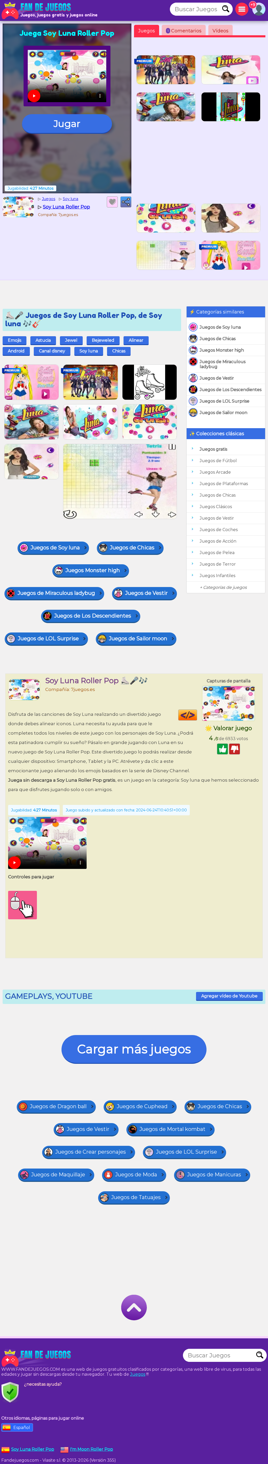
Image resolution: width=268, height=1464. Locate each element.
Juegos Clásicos (216, 506)
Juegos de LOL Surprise (224, 401)
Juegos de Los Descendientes (230, 389)
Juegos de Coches (219, 529)
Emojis (14, 340)
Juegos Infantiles (217, 575)
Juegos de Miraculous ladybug (222, 364)
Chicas (118, 350)
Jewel (71, 340)
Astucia (43, 340)
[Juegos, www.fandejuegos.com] (36, 10)
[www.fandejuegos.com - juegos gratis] (36, 1358)
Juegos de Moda (136, 1174)
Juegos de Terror (218, 564)
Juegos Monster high (222, 350)
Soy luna (89, 350)
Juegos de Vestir (217, 378)
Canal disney (52, 350)
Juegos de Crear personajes (90, 1152)
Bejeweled (103, 340)
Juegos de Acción (218, 541)
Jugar (67, 123)
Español (21, 1427)
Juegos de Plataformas (224, 483)
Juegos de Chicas (218, 338)
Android (16, 350)
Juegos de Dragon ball (58, 1106)
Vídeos (220, 31)
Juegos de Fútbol (218, 460)
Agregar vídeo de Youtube (229, 996)
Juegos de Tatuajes (136, 1197)
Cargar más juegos (134, 1049)
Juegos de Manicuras (214, 1174)
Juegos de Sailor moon (223, 412)
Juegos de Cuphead (142, 1106)
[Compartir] (125, 201)
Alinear (136, 340)
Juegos (146, 31)
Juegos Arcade (215, 472)
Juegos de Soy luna (220, 327)
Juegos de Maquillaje (58, 1174)
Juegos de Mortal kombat (172, 1129)
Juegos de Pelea (217, 552)
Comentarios (185, 31)
